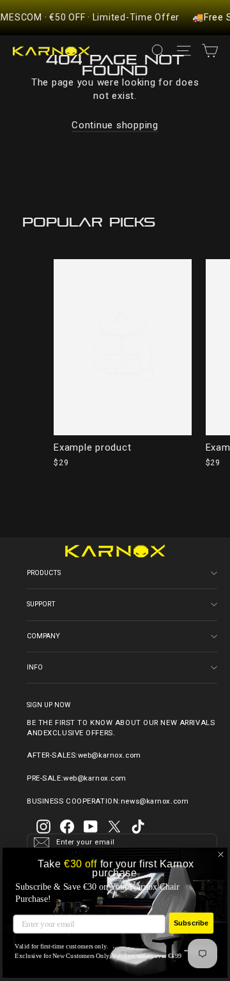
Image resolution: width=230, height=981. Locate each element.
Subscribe (191, 923)
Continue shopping (115, 125)
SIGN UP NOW (48, 704)
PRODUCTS (44, 573)
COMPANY (43, 636)
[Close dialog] (221, 854)
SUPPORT (41, 604)
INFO (35, 667)
